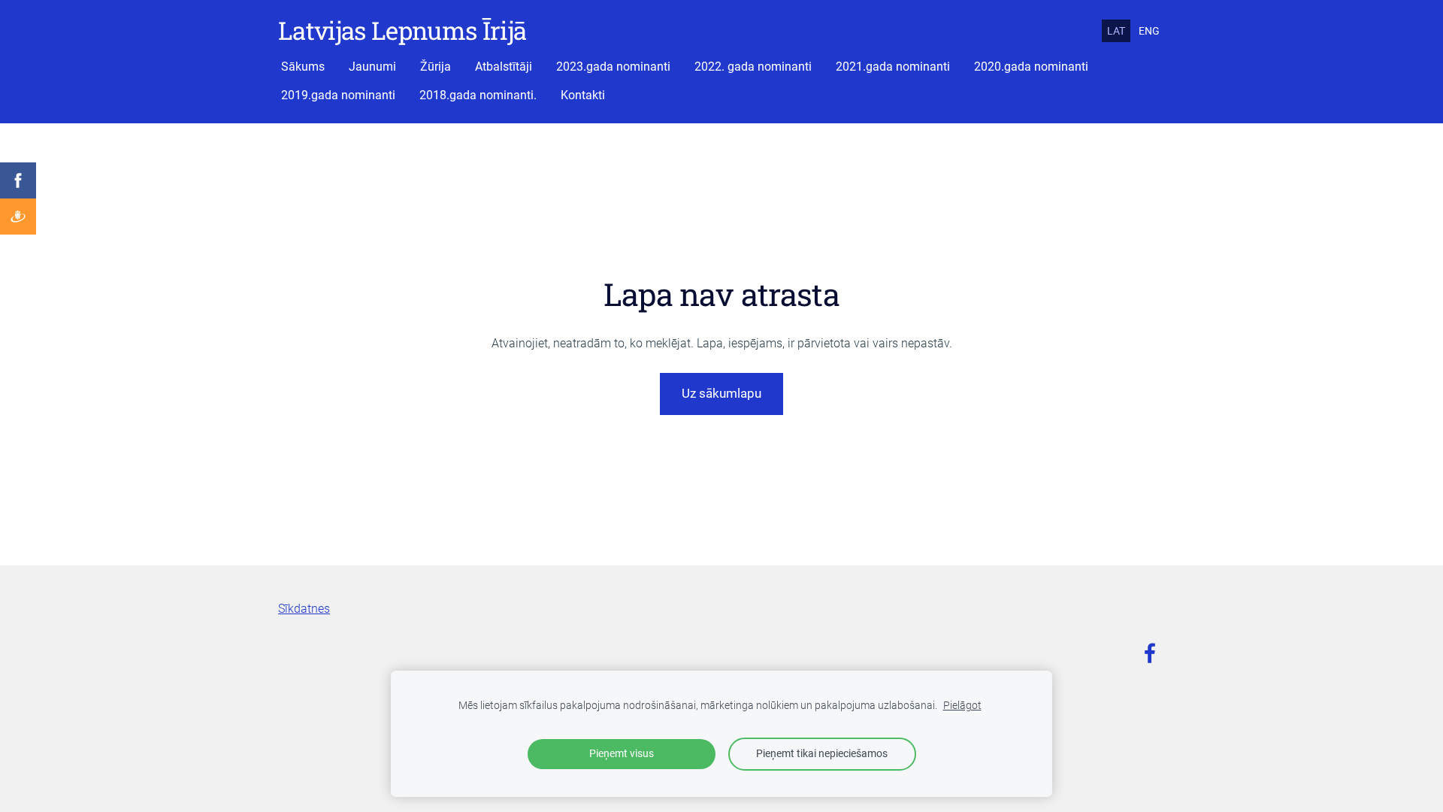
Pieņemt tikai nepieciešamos (822, 753)
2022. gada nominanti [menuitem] (753, 66)
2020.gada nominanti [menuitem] (1031, 66)
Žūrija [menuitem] (435, 66)
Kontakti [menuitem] (583, 95)
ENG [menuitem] (1149, 31)
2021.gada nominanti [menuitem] (893, 66)
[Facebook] (1150, 653)
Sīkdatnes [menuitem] (304, 608)
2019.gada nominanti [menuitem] (338, 95)
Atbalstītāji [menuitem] (503, 66)
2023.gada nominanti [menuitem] (613, 66)
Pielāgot (962, 705)
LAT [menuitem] (1116, 31)
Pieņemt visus (621, 753)
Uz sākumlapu (721, 393)
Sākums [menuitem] (303, 66)
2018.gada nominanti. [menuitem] (478, 95)
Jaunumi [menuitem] (372, 66)
